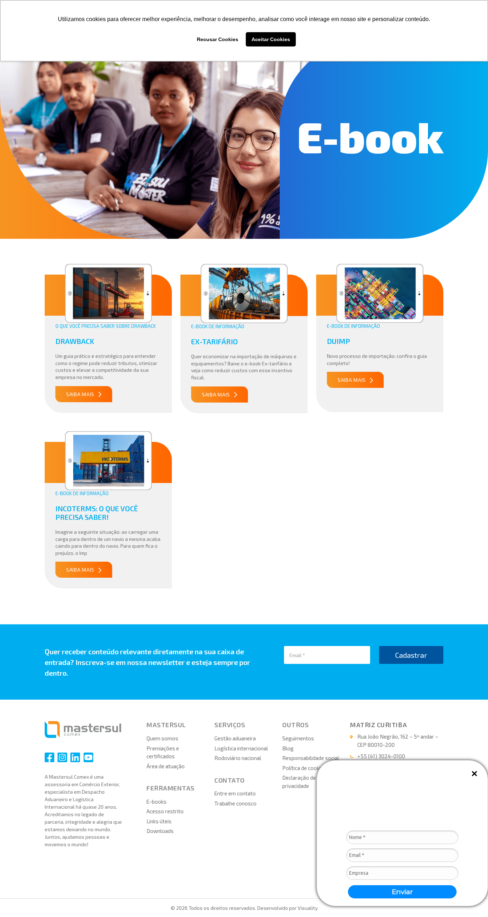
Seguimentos (298, 738)
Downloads (160, 831)
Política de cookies (304, 768)
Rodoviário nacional (237, 758)
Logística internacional (241, 748)
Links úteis (158, 821)
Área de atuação (165, 766)
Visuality (308, 908)
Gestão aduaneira (235, 738)
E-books (156, 801)
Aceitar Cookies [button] (271, 39)
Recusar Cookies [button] (217, 39)
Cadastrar (411, 655)
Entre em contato (235, 793)
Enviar (402, 892)
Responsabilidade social (310, 758)
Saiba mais (80, 394)
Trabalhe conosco (235, 803)
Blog (288, 748)
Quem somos (162, 738)
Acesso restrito (165, 811)
